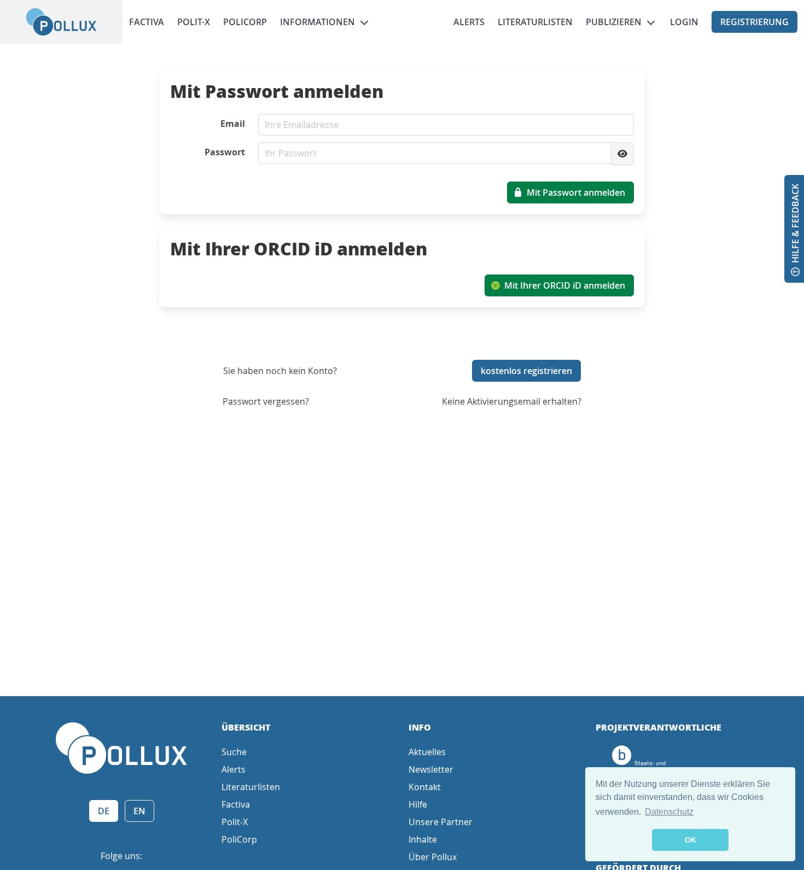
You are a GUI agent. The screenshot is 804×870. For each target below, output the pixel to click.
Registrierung (754, 22)
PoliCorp (245, 22)
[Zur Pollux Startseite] (61, 22)
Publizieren (614, 22)
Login (684, 22)
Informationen (317, 22)
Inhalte (423, 839)
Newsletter (431, 769)
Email (232, 124)
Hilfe (418, 804)
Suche (234, 752)
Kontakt (425, 787)
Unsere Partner (441, 822)
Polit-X (193, 22)
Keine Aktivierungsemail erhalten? (511, 401)
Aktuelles (427, 752)
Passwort (225, 152)
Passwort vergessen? (266, 401)
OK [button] (690, 840)
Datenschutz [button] (669, 811)
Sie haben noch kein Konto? (280, 371)
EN (139, 811)
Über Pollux (433, 857)
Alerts (469, 22)
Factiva (146, 22)
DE (103, 811)
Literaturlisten (535, 22)
